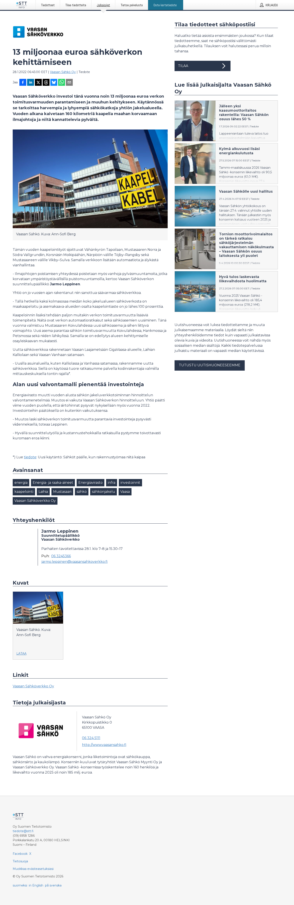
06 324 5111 (91, 738)
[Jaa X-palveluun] (38, 83)
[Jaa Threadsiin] (46, 83)
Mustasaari (62, 492)
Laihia (43, 492)
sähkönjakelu (103, 492)
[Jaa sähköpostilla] (69, 83)
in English (36, 885)
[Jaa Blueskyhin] (53, 83)
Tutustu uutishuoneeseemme (209, 365)
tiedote (30, 457)
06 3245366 (61, 556)
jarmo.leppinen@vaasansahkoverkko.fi (74, 562)
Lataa (21, 653)
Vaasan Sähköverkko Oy (35, 501)
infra (111, 483)
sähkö (82, 492)
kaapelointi (23, 492)
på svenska (53, 885)
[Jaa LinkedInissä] (30, 83)
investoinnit (130, 483)
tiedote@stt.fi (23, 831)
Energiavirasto (90, 483)
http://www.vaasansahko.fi (104, 745)
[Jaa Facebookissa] (22, 83)
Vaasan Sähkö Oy (63, 72)
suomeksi (20, 885)
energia (21, 483)
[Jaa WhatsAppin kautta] (61, 83)
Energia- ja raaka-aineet (53, 483)
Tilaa (183, 66)
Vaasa (125, 492)
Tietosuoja (20, 861)
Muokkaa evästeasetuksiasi (33, 869)
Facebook (20, 854)
